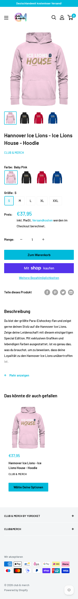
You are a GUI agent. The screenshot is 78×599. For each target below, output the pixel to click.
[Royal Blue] (57, 177)
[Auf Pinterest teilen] (55, 292)
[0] (70, 17)
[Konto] (62, 17)
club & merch (14, 152)
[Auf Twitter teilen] (63, 292)
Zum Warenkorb (39, 255)
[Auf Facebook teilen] (47, 292)
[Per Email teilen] (71, 292)
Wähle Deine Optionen (28, 487)
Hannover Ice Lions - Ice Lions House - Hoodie (25, 465)
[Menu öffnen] (6, 17)
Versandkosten (42, 220)
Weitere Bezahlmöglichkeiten (39, 278)
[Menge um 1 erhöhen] (43, 239)
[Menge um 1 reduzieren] (21, 239)
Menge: (9, 239)
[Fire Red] (41, 177)
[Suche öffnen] (54, 17)
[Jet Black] (26, 177)
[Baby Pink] (11, 177)
